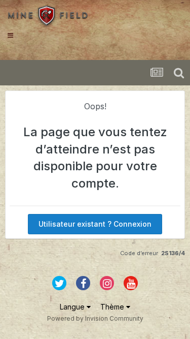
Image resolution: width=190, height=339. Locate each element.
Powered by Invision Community (95, 318)
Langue (73, 306)
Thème (113, 306)
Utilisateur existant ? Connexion (95, 224)
